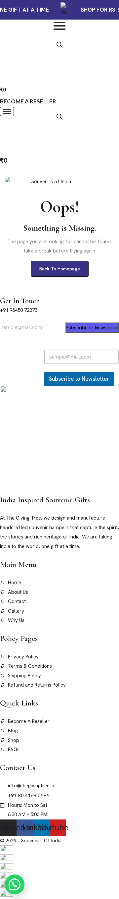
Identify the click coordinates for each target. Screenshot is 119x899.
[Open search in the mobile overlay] (59, 44)
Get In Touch (20, 300)
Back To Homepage (59, 269)
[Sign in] (3, 134)
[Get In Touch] (2, 291)
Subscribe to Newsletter (92, 327)
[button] (14, 884)
